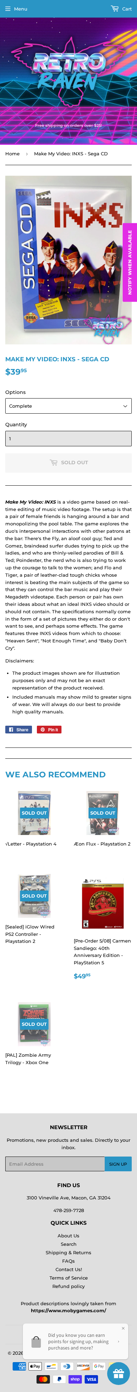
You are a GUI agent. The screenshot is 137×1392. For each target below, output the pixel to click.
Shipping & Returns (68, 1252)
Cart (126, 9)
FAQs (68, 1261)
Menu (20, 9)
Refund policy (68, 1286)
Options (15, 392)
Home (12, 153)
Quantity (16, 424)
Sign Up (118, 1164)
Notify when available (129, 262)
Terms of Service (69, 1278)
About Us (68, 1235)
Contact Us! (69, 1269)
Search (69, 1244)
